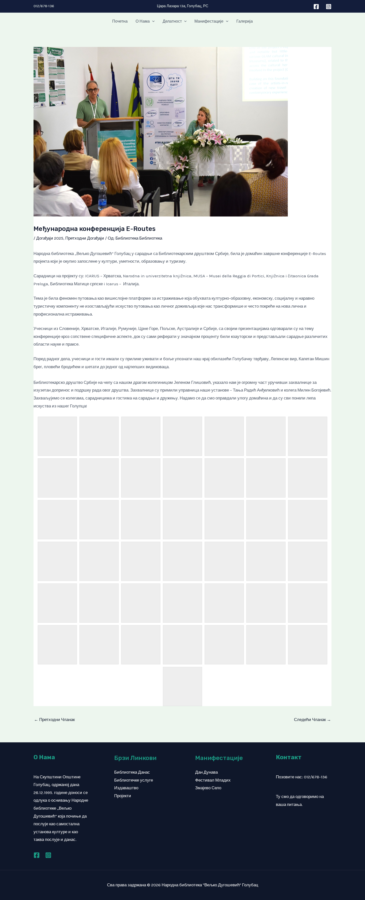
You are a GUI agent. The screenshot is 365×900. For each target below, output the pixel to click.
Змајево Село (208, 787)
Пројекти (122, 795)
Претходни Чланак (54, 719)
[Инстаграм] (328, 6)
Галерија (244, 21)
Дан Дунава (206, 772)
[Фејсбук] (316, 6)
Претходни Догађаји (84, 238)
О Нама (143, 21)
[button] (152, 21)
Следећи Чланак (312, 719)
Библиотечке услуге (133, 780)
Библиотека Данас (132, 772)
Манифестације (208, 21)
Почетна (120, 21)
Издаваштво (126, 787)
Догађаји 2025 (49, 238)
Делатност (172, 21)
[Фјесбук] (37, 855)
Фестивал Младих (213, 780)
